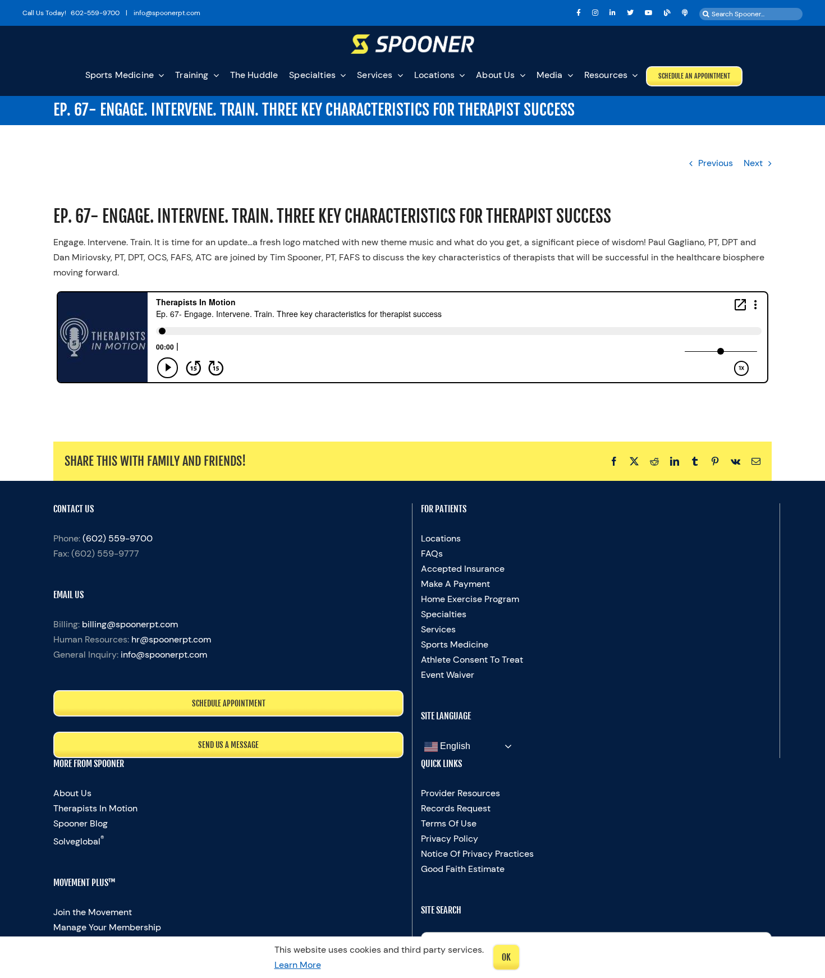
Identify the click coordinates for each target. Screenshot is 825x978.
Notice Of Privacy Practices (477, 854)
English (454, 746)
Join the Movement (92, 912)
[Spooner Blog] (667, 13)
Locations (441, 538)
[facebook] (578, 13)
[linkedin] (612, 13)
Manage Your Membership (107, 927)
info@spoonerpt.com (164, 654)
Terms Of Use (448, 823)
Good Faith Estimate (463, 869)
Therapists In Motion (95, 808)
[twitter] (630, 13)
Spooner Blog (80, 823)
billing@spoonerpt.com (130, 624)
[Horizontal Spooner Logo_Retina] (412, 38)
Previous (715, 163)
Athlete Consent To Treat (472, 659)
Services (438, 629)
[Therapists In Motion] (685, 13)
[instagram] (595, 13)
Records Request (456, 808)
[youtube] (649, 13)
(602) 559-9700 (117, 538)
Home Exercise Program (470, 599)
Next (753, 163)
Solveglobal (78, 841)
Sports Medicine (454, 644)
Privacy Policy (449, 838)
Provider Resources (460, 793)
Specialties (443, 614)
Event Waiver (447, 675)
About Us (72, 793)
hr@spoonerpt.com (171, 639)
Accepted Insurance (463, 569)
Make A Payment (455, 584)
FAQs (432, 553)
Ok (506, 957)
